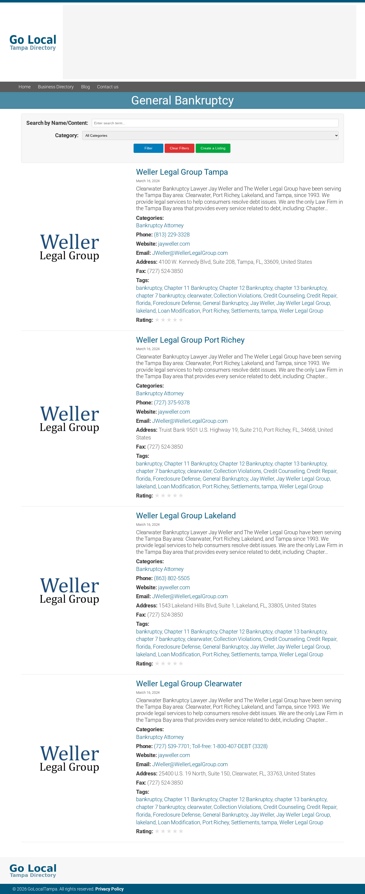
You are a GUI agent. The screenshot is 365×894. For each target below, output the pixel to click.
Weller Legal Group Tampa (182, 171)
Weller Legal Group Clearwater (189, 683)
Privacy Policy (109, 889)
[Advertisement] (209, 44)
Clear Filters (179, 148)
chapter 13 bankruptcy (301, 288)
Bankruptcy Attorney (159, 225)
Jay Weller (262, 303)
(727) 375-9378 (172, 402)
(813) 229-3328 (172, 235)
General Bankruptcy (225, 303)
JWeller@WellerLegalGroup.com (190, 253)
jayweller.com (174, 244)
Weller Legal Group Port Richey (190, 339)
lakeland (146, 311)
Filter (148, 148)
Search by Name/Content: (57, 123)
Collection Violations (237, 296)
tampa (269, 311)
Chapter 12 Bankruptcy (245, 288)
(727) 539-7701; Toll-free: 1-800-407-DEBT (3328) (211, 746)
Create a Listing (213, 148)
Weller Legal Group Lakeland (186, 515)
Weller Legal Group (301, 311)
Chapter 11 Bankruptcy (190, 288)
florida (143, 303)
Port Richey (215, 311)
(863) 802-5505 (172, 578)
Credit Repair (321, 296)
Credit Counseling (283, 296)
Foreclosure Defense (176, 303)
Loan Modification (179, 311)
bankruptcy (149, 288)
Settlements (245, 311)
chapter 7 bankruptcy (160, 296)
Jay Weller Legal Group (303, 303)
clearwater (199, 296)
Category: (66, 135)
